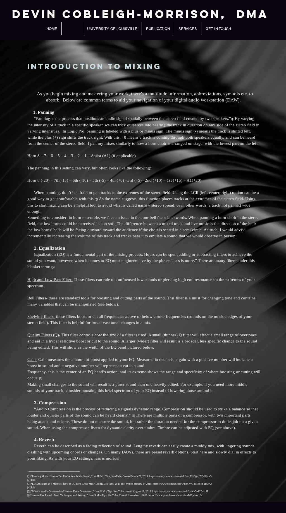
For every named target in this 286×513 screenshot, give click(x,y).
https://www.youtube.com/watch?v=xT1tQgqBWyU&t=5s (181, 476)
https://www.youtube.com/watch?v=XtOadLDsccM (180, 491)
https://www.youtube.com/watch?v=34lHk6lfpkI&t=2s (183, 484)
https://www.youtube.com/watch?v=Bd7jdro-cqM (175, 495)
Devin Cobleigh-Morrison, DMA (140, 14)
